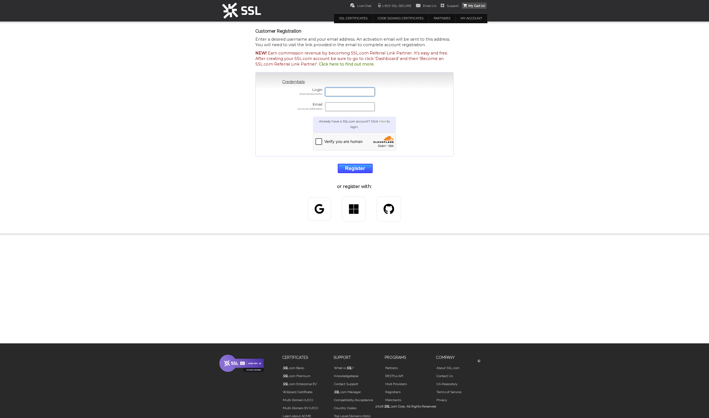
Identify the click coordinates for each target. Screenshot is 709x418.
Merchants (393, 400)
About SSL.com (447, 368)
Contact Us (444, 376)
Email (309, 106)
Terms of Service (448, 392)
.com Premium (296, 376)
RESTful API (394, 376)
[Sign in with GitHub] (389, 209)
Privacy (441, 400)
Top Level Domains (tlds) (352, 416)
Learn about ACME (297, 416)
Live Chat (364, 6)
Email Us (429, 6)
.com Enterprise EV (300, 384)
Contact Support (346, 384)
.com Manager (347, 392)
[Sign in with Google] (319, 209)
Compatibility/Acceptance (353, 400)
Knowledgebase (346, 376)
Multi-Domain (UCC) (298, 400)
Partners (391, 368)
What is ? (344, 368)
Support (453, 6)
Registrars (392, 392)
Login (311, 91)
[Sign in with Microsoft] (354, 209)
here (382, 121)
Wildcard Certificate (297, 392)
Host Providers (396, 384)
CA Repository (447, 384)
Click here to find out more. (346, 64)
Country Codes (345, 408)
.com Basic (293, 368)
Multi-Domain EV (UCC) (300, 408)
